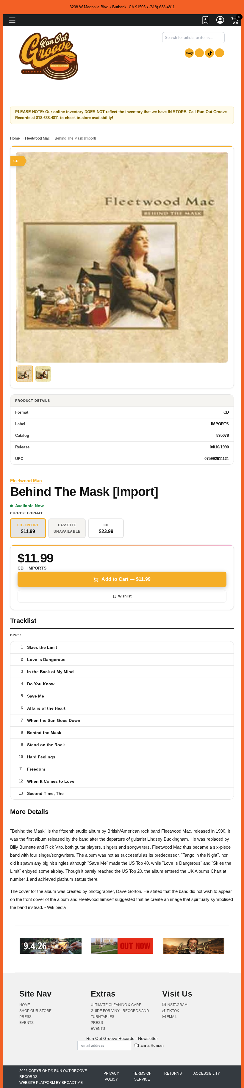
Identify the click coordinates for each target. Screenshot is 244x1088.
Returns (173, 1073)
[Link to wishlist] (205, 21)
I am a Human (151, 1045)
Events (26, 1023)
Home (15, 138)
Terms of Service (142, 1076)
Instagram (176, 1005)
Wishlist (125, 596)
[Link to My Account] (220, 21)
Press (25, 1017)
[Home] (48, 55)
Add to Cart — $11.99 (126, 579)
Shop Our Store (35, 1011)
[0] (235, 21)
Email (171, 1017)
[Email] (220, 53)
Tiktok (172, 1011)
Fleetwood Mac (37, 138)
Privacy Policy (111, 1076)
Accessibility (206, 1073)
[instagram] (199, 53)
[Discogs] (189, 53)
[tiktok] (209, 53)
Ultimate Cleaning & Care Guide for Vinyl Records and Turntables (120, 1011)
